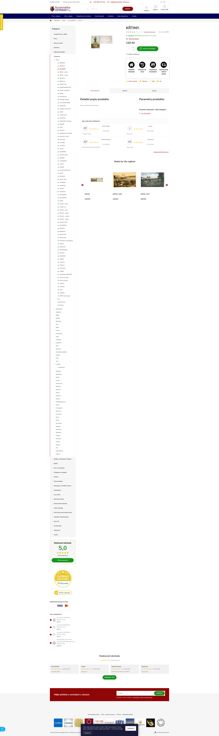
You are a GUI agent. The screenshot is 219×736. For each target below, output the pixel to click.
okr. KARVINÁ (61, 139)
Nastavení (87, 733)
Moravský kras (61, 302)
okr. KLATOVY (61, 145)
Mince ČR (56, 521)
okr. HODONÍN (61, 106)
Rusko (57, 417)
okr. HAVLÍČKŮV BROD (63, 103)
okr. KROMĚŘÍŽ (61, 152)
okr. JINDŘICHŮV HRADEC (64, 133)
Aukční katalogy (58, 508)
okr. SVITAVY (61, 253)
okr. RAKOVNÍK (61, 234)
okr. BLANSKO (61, 69)
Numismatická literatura (60, 503)
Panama (58, 399)
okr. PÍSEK (60, 201)
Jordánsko (58, 340)
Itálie (57, 346)
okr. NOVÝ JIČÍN (61, 179)
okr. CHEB (60, 112)
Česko (57, 60)
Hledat (127, 9)
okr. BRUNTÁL (61, 78)
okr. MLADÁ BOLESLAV (64, 170)
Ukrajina (58, 445)
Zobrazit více (109, 677)
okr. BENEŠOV (61, 63)
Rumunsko (59, 414)
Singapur (58, 426)
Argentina (58, 312)
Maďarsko (58, 371)
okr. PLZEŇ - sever (62, 210)
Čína (57, 324)
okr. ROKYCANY (61, 237)
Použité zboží (57, 526)
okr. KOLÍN (60, 149)
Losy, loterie (57, 494)
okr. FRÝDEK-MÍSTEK (63, 99)
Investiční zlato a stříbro (60, 34)
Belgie (57, 315)
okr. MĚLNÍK (60, 167)
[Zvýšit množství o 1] (133, 47)
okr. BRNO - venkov (62, 75)
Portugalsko (59, 408)
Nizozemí (58, 389)
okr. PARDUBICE (61, 195)
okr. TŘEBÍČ (60, 271)
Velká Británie (59, 451)
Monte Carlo (59, 383)
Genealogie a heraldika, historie (62, 486)
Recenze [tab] (124, 90)
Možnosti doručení (134, 39)
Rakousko (58, 411)
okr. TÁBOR (60, 259)
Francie (58, 330)
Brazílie (58, 318)
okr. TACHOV (61, 262)
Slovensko (58, 429)
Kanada (58, 355)
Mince (55, 38)
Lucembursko (61, 367)
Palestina (58, 396)
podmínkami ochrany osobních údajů (142, 697)
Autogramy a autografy (60, 472)
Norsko (58, 392)
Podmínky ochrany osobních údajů (71, 2)
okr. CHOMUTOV (62, 115)
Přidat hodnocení (62, 560)
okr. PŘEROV (61, 228)
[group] (97, 185)
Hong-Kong (59, 333)
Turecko (58, 442)
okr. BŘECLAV (61, 81)
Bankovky (56, 47)
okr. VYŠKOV (61, 287)
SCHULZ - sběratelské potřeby (124, 714)
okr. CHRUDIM (61, 118)
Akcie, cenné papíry (59, 468)
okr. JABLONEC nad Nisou (64, 121)
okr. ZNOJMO (61, 293)
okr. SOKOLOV (61, 247)
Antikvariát (57, 530)
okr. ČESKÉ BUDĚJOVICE (64, 87)
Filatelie (56, 477)
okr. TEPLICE (60, 265)
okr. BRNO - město (62, 72)
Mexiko (58, 377)
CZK (164, 2)
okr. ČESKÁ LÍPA (62, 84)
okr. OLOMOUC (61, 185)
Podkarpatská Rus (61, 402)
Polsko (57, 405)
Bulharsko (58, 321)
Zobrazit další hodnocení (160, 152)
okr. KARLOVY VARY (63, 136)
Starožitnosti (57, 490)
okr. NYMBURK (61, 182)
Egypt (57, 327)
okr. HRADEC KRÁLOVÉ (64, 109)
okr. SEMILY (60, 244)
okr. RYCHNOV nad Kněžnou (65, 241)
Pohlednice (57, 56)
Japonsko (58, 349)
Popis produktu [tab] (95, 90)
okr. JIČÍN (60, 127)
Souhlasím (130, 728)
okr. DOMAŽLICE (62, 96)
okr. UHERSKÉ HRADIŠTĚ (64, 274)
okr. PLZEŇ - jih (61, 207)
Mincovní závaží (58, 43)
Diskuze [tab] (154, 90)
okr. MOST (60, 173)
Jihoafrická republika (61, 352)
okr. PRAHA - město (63, 213)
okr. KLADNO (61, 142)
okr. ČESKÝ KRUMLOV (63, 90)
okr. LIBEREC (61, 158)
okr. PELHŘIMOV (62, 198)
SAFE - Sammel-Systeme (108, 714)
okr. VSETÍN (60, 283)
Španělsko (58, 432)
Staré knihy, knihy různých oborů (63, 512)
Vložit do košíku (149, 49)
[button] (97, 199)
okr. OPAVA (60, 188)
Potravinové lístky (59, 499)
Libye (57, 358)
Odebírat (159, 693)
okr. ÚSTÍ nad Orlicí (62, 280)
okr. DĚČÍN (60, 93)
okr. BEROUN (61, 66)
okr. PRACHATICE (62, 222)
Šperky (56, 463)
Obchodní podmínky (55, 2)
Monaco (58, 380)
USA (57, 448)
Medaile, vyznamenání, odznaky (62, 459)
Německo (58, 386)
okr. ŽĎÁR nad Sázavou (63, 296)
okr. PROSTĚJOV (62, 225)
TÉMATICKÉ (59, 309)
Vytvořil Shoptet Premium (162, 732)
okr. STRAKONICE (62, 250)
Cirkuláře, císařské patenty (61, 517)
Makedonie (59, 374)
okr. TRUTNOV (61, 268)
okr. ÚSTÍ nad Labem (63, 277)
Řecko (57, 420)
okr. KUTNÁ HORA (62, 155)
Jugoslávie (58, 343)
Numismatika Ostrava (93, 714)
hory (58, 299)
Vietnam (58, 454)
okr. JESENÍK (60, 124)
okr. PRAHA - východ (63, 216)
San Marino (60, 305)
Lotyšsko (58, 364)
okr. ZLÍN (59, 290)
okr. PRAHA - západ (62, 219)
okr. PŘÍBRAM (61, 231)
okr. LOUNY (60, 164)
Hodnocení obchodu (109, 655)
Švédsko (58, 435)
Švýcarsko (58, 438)
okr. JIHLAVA (61, 130)
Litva (57, 361)
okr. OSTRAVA (61, 191)
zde (121, 729)
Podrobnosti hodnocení (149, 32)
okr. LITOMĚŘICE (62, 161)
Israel (57, 336)
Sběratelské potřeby (59, 52)
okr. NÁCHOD (61, 176)
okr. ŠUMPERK (61, 256)
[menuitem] (56, 16)
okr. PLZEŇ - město (62, 204)
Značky (56, 535)
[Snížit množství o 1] (133, 50)
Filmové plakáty (58, 481)
